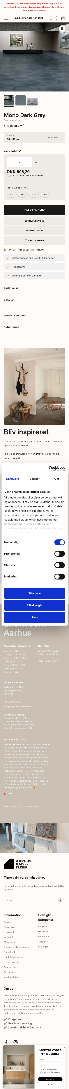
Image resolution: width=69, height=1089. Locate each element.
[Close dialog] (64, 1047)
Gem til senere (36, 240)
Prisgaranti (9, 932)
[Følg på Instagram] (15, 1042)
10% (11, 194)
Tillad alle (35, 593)
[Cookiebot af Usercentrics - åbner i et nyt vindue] (49, 468)
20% (34, 194)
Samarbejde (10, 952)
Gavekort (8, 936)
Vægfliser (43, 926)
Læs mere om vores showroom (21, 806)
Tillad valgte (34, 605)
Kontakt (7, 922)
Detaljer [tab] (34, 478)
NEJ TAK (50, 1084)
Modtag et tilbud (12, 977)
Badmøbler (44, 936)
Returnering (10, 967)
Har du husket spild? (18, 187)
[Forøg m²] (29, 162)
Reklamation (10, 972)
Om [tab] (56, 478)
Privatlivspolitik (11, 962)
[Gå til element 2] (20, 101)
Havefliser (43, 931)
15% (22, 194)
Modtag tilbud (34, 230)
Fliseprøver (9, 927)
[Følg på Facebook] (6, 1042)
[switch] (59, 554)
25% (45, 194)
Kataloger (43, 946)
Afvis (34, 617)
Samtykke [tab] (12, 478)
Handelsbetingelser (13, 957)
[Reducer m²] (10, 162)
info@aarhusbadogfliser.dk (17, 706)
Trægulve (43, 941)
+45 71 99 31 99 (12, 701)
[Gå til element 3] (32, 102)
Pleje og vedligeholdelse (16, 947)
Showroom (9, 942)
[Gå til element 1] (9, 101)
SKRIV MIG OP (50, 1079)
